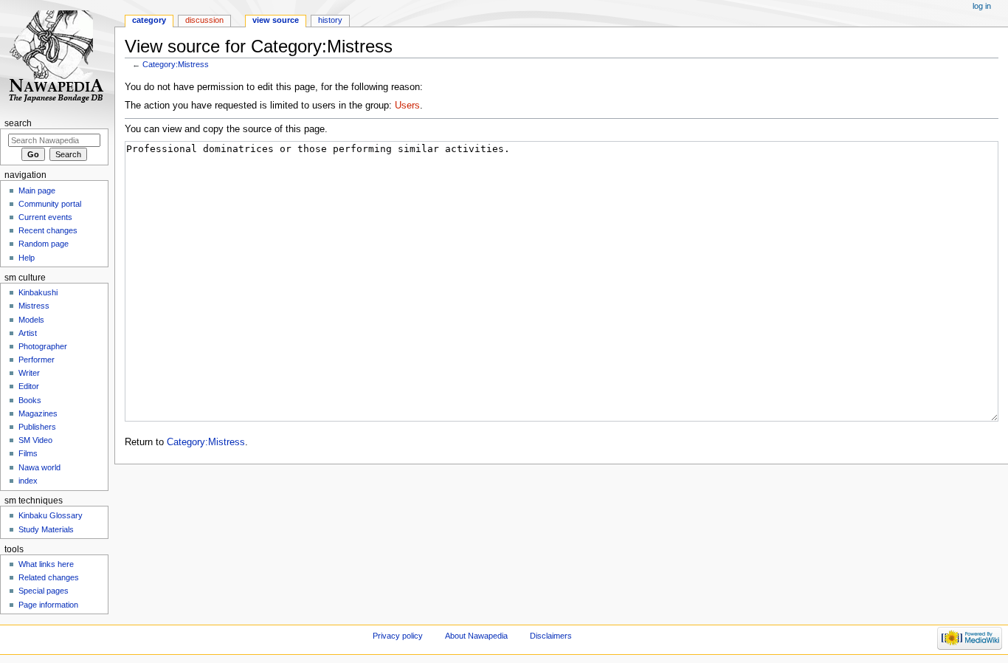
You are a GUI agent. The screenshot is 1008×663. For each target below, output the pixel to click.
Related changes (48, 577)
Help (26, 257)
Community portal (49, 203)
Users (407, 105)
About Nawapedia (476, 635)
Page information (48, 604)
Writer (29, 372)
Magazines (38, 413)
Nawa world (39, 467)
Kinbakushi (38, 292)
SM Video (35, 440)
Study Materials (46, 529)
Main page (36, 190)
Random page (43, 243)
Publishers (37, 426)
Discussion (204, 20)
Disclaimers (551, 635)
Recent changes (47, 230)
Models (31, 319)
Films (28, 453)
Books (29, 400)
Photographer (42, 346)
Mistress (33, 305)
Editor (28, 386)
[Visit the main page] (57, 57)
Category (149, 20)
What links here (46, 564)
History (330, 20)
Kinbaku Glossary (50, 515)
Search (18, 123)
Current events (45, 217)
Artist (27, 333)
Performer (36, 359)
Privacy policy (398, 635)
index (28, 480)
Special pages (43, 590)
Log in (982, 5)
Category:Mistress (175, 64)
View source (275, 20)
